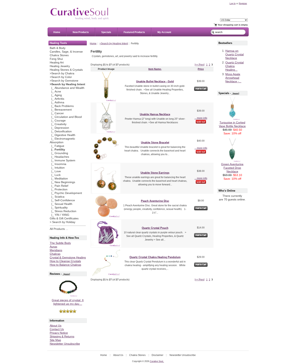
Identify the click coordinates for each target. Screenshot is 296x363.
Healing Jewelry (60, 66)
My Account (164, 32)
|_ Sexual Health (61, 203)
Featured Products (134, 32)
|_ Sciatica (57, 196)
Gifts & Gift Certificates (64, 218)
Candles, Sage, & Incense (66, 51)
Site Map (55, 340)
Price (201, 69)
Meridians (56, 250)
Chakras (55, 253)
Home (56, 32)
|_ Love (55, 171)
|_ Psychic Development (66, 193)
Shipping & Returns (62, 336)
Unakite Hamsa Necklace (155, 114)
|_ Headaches (59, 156)
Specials (106, 32)
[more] (66, 274)
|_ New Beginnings (62, 182)
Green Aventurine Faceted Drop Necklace (232, 168)
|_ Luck (55, 174)
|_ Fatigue (57, 145)
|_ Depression (59, 127)
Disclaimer (157, 355)
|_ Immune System (62, 160)
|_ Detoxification (61, 131)
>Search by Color (61, 77)
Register (243, 3)
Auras (53, 246)
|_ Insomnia (58, 164)
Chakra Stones (59, 55)
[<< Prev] (199, 64)
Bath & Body (57, 48)
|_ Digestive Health (62, 135)
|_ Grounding (59, 153)
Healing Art (57, 62)
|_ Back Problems (62, 106)
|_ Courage (58, 120)
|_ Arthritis (57, 98)
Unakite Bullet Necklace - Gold (155, 81)
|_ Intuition (57, 167)
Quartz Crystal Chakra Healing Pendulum (155, 257)
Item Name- (155, 69)
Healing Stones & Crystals (66, 69)
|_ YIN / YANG (59, 214)
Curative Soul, (157, 361)
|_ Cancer (57, 113)
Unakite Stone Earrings (155, 172)
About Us (55, 325)
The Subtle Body (60, 243)
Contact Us (57, 329)
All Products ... (59, 228)
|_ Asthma (57, 102)
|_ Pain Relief (59, 185)
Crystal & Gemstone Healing (68, 257)
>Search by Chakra (62, 73)
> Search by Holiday (62, 222)
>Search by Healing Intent (113, 43)
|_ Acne (55, 91)
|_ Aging (56, 95)
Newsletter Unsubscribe (65, 343)
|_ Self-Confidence (62, 200)
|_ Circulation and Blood (66, 116)
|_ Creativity (58, 124)
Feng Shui (56, 58)
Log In (233, 3)
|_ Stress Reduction (63, 211)
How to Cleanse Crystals (65, 261)
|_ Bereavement (61, 109)
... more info (201, 118)
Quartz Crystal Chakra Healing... (234, 66)
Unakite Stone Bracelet (155, 142)
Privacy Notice (59, 332)
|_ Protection (58, 189)
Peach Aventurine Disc (155, 200)
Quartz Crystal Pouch (155, 227)
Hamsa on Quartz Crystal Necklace (234, 54)
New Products (81, 32)
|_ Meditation (59, 178)
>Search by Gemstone (64, 80)
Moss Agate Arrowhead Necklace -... (233, 78)
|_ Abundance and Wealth (67, 87)
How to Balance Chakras (65, 264)
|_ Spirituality (59, 207)
